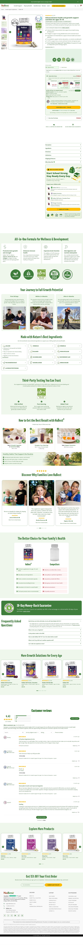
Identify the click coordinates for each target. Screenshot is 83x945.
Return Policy (52, 904)
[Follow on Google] (22, 915)
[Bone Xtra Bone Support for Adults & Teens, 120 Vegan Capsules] (72, 842)
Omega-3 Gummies (57, 203)
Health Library (33, 902)
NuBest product (76, 625)
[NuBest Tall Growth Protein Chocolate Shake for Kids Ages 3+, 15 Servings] (48, 198)
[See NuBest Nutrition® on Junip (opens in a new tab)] (44, 820)
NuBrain (3, 856)
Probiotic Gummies (57, 193)
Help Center (52, 896)
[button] (22, 715)
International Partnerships (36, 906)
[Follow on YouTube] (15, 915)
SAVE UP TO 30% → (64, 209)
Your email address (26, 884)
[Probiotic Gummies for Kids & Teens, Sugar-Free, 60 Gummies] (48, 194)
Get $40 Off (71, 902)
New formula (64, 67)
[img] (20, 725)
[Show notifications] (72, 5)
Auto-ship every (71, 90)
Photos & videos (59, 732)
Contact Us (51, 911)
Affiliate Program (72, 904)
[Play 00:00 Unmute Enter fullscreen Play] (25, 32)
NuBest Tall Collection (35, 898)
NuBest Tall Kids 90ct (47, 682)
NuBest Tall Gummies (6, 682)
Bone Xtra (65, 856)
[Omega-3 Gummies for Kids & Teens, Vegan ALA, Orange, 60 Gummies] (48, 204)
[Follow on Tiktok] (19, 915)
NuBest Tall (21, 9)
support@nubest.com (10, 903)
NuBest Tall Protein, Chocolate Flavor (61, 198)
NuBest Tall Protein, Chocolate (29, 682)
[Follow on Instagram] (12, 915)
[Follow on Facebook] (5, 915)
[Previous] (10, 32)
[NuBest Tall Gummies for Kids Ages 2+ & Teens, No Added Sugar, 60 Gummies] (10, 669)
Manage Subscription (73, 898)
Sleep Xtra (44, 856)
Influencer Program (73, 906)
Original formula (50, 67)
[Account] (78, 6)
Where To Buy (33, 900)
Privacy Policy (52, 902)
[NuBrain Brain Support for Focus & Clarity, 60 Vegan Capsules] (10, 842)
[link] (50, 15)
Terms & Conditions (53, 906)
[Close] (5, 1)
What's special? (65, 27)
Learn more (72, 110)
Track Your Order (53, 898)
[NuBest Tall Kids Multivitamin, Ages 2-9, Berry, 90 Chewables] (51, 669)
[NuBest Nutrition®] (5, 5)
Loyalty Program (72, 900)
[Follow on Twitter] (8, 915)
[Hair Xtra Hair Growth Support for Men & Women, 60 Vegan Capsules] (31, 842)
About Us (32, 896)
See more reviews (41, 817)
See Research (5, 357)
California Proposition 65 (55, 908)
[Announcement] (41, 2)
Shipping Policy (52, 900)
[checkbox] (59, 732)
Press (31, 904)
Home (2, 9)
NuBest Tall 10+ (60, 187)
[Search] (75, 6)
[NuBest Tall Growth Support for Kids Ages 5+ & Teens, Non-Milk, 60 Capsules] (72, 669)
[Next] (41, 32)
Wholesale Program (73, 908)
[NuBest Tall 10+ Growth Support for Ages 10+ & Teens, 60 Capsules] (48, 188)
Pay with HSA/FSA (72, 911)
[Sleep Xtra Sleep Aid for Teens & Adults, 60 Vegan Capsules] (51, 842)
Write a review (74, 718)
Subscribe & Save (72, 896)
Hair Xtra (24, 856)
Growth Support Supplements (11, 9)
